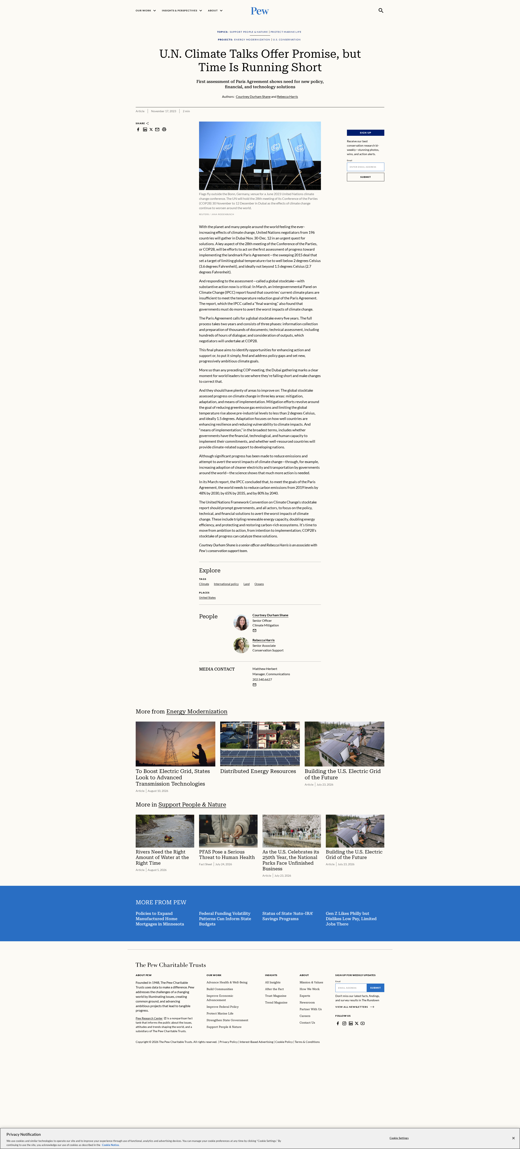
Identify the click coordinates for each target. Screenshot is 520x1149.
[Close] (513, 1138)
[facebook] (138, 129)
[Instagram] (344, 1023)
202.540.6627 (262, 679)
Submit (365, 176)
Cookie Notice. (110, 1144)
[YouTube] (362, 1023)
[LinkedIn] (350, 1023)
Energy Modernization (197, 711)
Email (349, 160)
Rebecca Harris (263, 640)
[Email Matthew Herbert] (254, 685)
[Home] (171, 965)
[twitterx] (151, 129)
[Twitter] (357, 1023)
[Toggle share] (381, 118)
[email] (157, 129)
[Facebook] (337, 1023)
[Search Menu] (381, 10)
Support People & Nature (192, 804)
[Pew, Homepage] (260, 10)
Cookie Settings (399, 1138)
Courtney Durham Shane (270, 615)
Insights (271, 975)
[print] (164, 129)
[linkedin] (145, 129)
